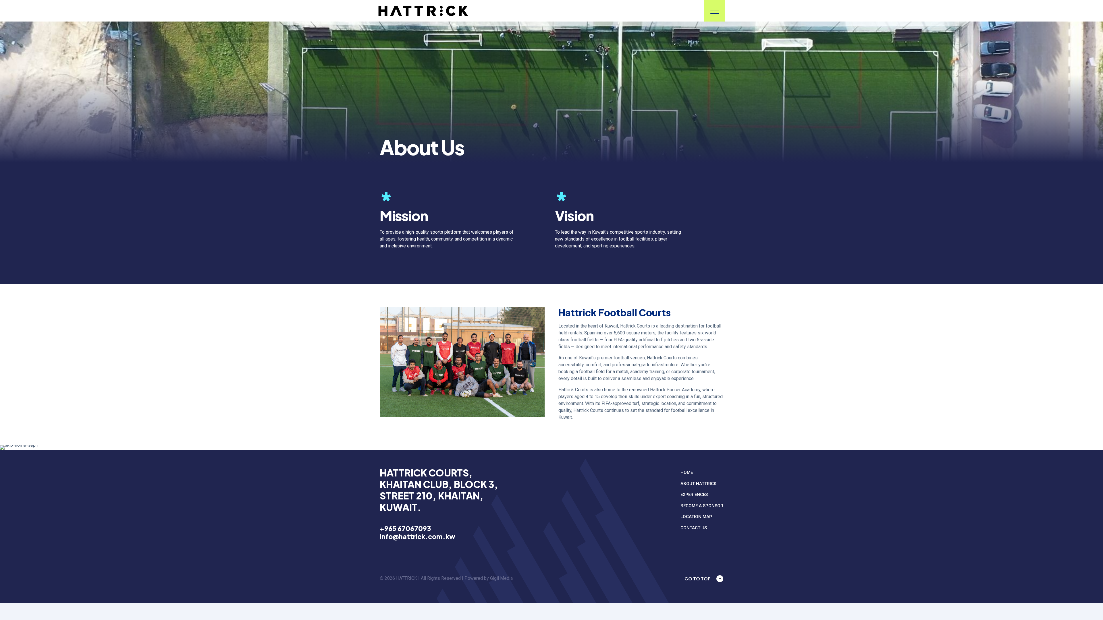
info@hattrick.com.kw (417, 536)
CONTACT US (693, 527)
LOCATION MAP (696, 516)
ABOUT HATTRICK (698, 483)
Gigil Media (501, 578)
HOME (686, 472)
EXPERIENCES (694, 494)
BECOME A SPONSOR (701, 505)
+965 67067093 (405, 528)
